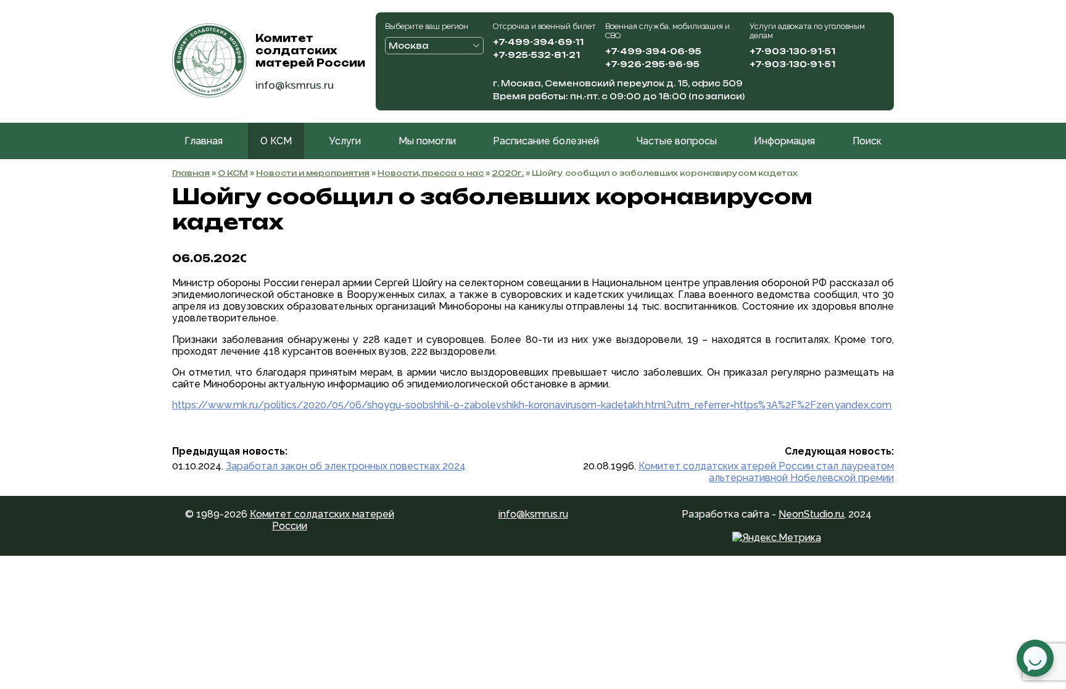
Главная (203, 141)
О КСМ (276, 141)
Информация (784, 141)
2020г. (508, 173)
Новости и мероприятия (313, 173)
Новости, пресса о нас (431, 173)
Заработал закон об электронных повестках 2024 (346, 466)
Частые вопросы (677, 141)
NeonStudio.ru (811, 514)
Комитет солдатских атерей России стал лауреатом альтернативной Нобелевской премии (766, 472)
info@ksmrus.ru (294, 84)
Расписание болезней (546, 141)
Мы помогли (427, 141)
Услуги (345, 141)
